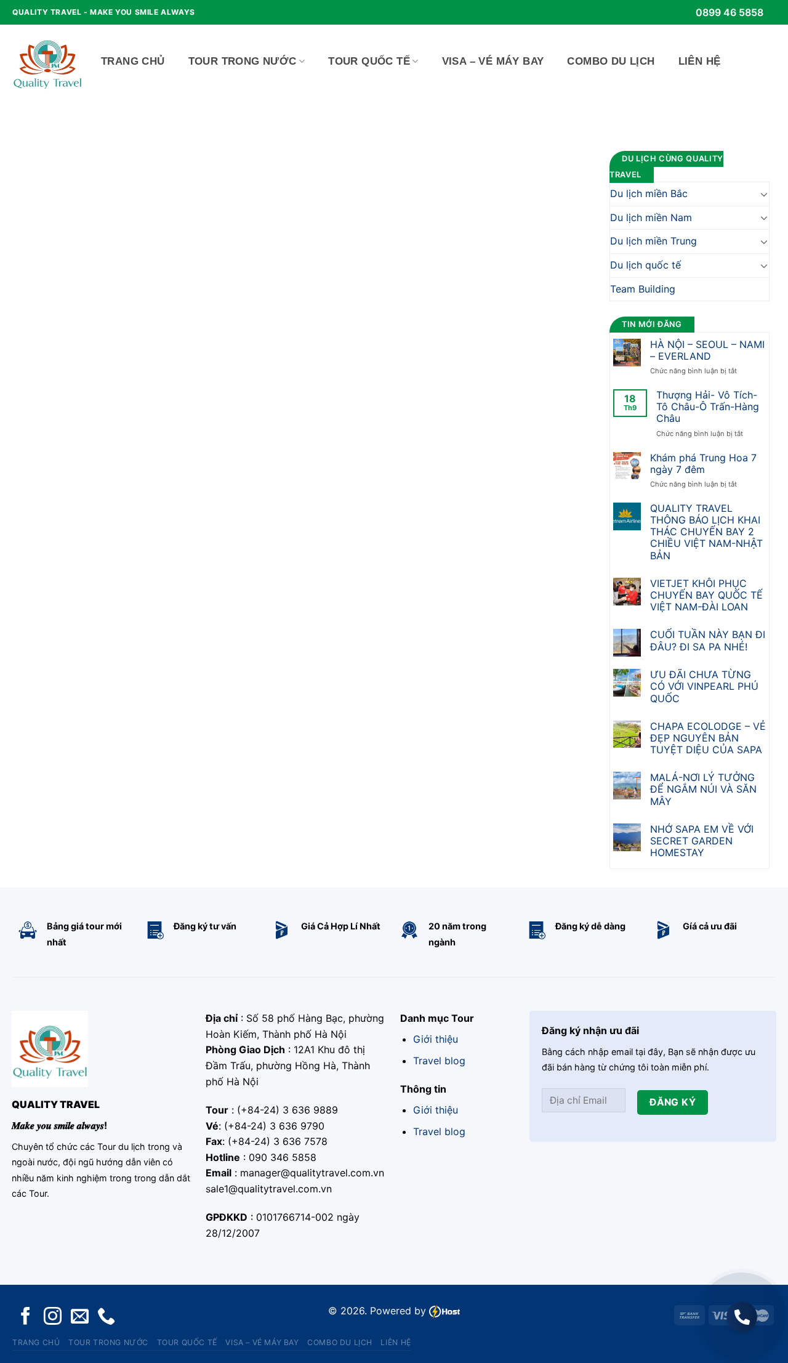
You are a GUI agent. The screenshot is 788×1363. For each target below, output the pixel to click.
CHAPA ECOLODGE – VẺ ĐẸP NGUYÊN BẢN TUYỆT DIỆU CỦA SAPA (708, 738)
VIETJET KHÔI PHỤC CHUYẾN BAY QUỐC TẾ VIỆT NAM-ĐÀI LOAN (706, 595)
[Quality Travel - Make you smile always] (47, 61)
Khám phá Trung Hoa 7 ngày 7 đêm (703, 463)
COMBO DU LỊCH (610, 61)
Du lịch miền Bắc (649, 193)
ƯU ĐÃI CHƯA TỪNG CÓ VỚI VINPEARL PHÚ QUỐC (704, 686)
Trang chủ (133, 61)
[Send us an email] (80, 1317)
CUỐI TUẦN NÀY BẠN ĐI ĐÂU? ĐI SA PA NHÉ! (707, 640)
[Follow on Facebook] (25, 1317)
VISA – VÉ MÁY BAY (493, 61)
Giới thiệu (435, 1039)
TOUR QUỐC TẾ (369, 61)
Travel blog (439, 1060)
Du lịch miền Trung (653, 241)
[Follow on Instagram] (53, 1317)
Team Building (642, 289)
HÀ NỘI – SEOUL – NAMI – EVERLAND (707, 350)
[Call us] (106, 1317)
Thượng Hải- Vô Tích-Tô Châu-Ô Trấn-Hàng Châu (707, 406)
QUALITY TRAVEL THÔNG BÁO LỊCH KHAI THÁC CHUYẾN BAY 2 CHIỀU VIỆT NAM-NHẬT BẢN (706, 532)
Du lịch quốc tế (645, 265)
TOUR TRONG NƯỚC (242, 61)
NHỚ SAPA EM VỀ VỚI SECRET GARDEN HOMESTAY (702, 841)
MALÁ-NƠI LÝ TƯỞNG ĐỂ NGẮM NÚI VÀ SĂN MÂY (703, 789)
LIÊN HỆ (699, 61)
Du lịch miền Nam (651, 217)
